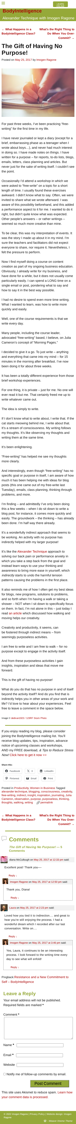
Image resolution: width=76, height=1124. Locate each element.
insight (31, 795)
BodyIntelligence (22, 11)
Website (9, 1064)
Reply (13, 875)
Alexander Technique (32, 551)
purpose (36, 798)
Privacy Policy (37, 1114)
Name (8, 1045)
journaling (58, 795)
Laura (12, 907)
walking (18, 802)
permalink (46, 802)
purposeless (50, 798)
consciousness (50, 791)
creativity (66, 791)
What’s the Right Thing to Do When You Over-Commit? (56, 33)
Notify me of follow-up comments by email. (36, 1074)
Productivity (21, 787)
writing (29, 802)
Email (8, 1055)
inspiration (43, 795)
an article (15, 613)
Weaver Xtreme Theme (60, 1121)
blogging (34, 791)
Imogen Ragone (19, 881)
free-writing (8, 795)
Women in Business (42, 787)
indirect (21, 795)
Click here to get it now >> (28, 755)
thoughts (7, 802)
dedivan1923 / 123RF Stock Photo (28, 718)
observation (21, 798)
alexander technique (14, 791)
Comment (11, 1014)
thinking (64, 798)
